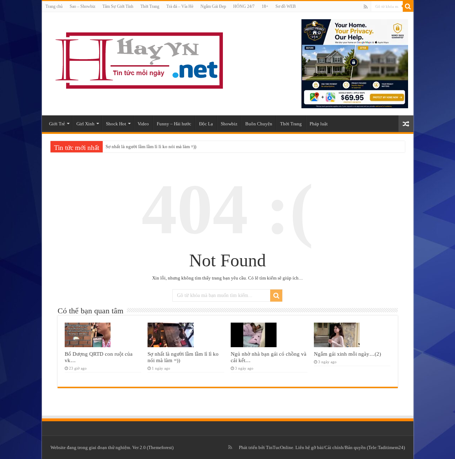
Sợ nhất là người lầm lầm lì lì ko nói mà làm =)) (151, 146)
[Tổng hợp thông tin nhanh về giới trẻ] (138, 59)
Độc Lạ (206, 123)
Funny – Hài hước (174, 123)
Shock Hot (116, 123)
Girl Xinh (85, 123)
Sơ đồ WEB (285, 6)
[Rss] (365, 6)
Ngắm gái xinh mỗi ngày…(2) (347, 354)
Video (143, 123)
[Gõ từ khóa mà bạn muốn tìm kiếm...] (408, 6)
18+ (265, 6)
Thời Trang (149, 6)
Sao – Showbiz (82, 6)
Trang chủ (54, 6)
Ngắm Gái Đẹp (213, 6)
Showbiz (229, 123)
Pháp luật (319, 123)
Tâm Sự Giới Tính (117, 6)
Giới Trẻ (57, 123)
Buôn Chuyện (258, 123)
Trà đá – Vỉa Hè (179, 6)
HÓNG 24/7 (244, 6)
